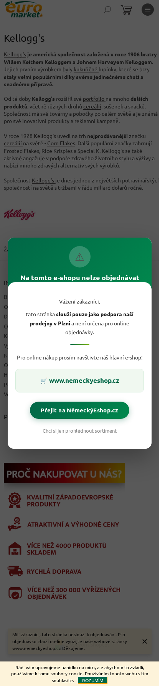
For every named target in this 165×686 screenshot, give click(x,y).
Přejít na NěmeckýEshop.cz (80, 410)
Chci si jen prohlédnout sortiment (80, 430)
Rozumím (92, 680)
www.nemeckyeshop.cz (84, 380)
